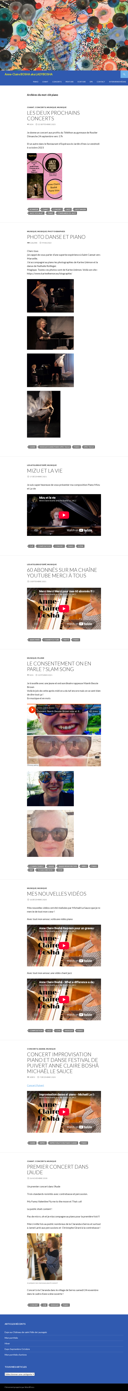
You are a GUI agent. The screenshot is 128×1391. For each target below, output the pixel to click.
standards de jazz (67, 213)
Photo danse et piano (56, 237)
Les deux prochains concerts (53, 115)
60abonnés (35, 640)
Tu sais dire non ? (45, 870)
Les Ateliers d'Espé (36, 465)
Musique (51, 107)
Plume (40, 658)
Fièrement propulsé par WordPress (19, 1387)
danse (32, 447)
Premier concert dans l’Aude (57, 1169)
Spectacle (89, 447)
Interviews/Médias (117, 82)
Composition (44, 546)
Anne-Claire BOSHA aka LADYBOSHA (29, 74)
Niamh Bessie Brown (68, 866)
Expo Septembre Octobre (17, 1349)
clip (31, 546)
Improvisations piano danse (63, 1143)
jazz (68, 209)
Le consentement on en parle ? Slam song (59, 666)
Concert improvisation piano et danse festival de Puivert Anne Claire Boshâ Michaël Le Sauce (63, 1062)
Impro (43, 1143)
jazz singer (80, 209)
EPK (91, 82)
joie (44, 1305)
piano (50, 213)
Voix (60, 870)
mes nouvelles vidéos (56, 893)
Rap (31, 870)
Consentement (37, 866)
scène (80, 546)
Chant (45, 82)
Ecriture (82, 82)
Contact (101, 82)
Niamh (51, 866)
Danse (42, 1049)
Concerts (57, 82)
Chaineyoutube (51, 640)
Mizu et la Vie (45, 470)
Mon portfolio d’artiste (16, 1354)
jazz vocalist (36, 213)
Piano (35, 82)
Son (31, 124)
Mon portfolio (11, 1337)
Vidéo (32, 1077)
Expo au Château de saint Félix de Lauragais (26, 1332)
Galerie (33, 243)
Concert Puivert (35, 1085)
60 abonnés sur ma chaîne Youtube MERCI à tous (62, 573)
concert (57, 209)
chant (45, 209)
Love (58, 1031)
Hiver (7, 1343)
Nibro (84, 866)
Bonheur (34, 209)
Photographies (56, 231)
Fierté (66, 640)
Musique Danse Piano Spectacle (55, 447)
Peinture (70, 82)
